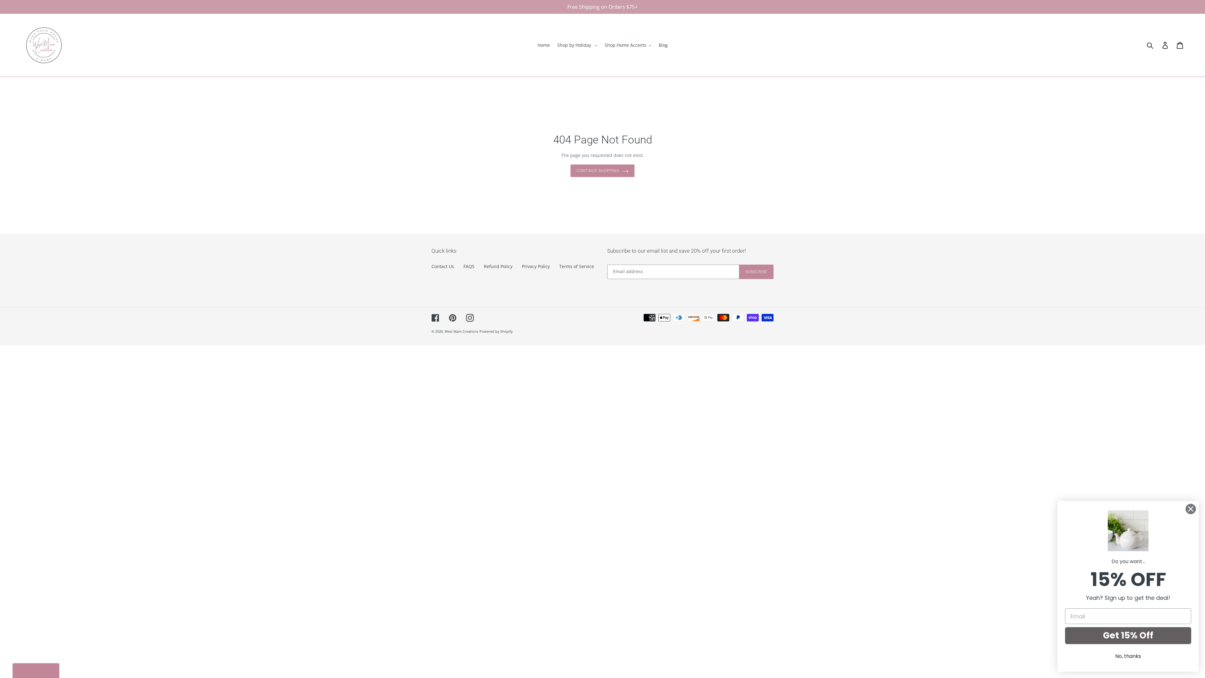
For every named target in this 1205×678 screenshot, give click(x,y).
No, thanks (1128, 656)
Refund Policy (498, 266)
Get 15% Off (1128, 635)
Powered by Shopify (496, 331)
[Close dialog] (1190, 508)
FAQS (468, 266)
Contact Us (442, 266)
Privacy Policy (536, 266)
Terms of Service (576, 266)
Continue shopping (597, 171)
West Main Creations (461, 331)
